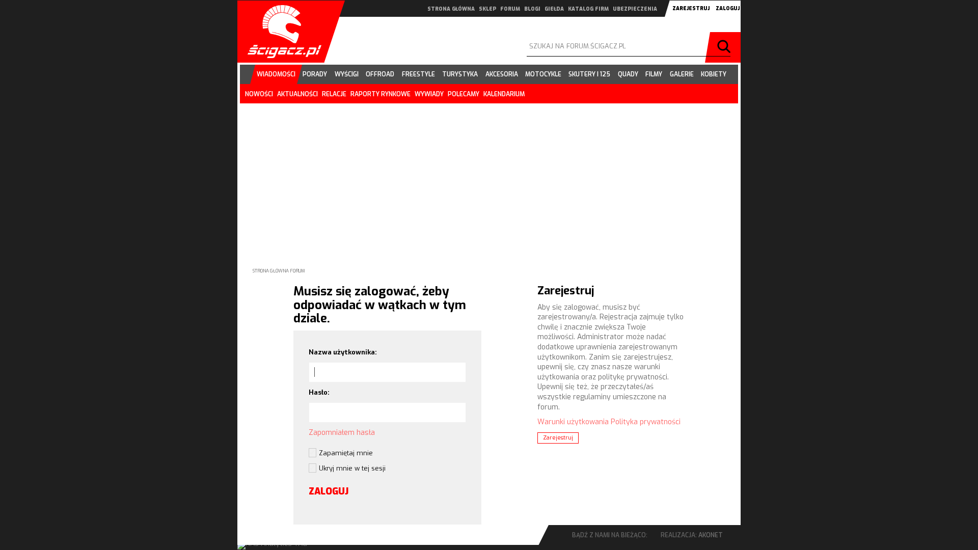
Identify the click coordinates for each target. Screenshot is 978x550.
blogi (532, 9)
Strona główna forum (279, 271)
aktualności (297, 94)
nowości (259, 94)
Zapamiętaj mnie (346, 453)
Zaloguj (728, 8)
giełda (554, 9)
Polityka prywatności (646, 422)
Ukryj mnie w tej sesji (352, 468)
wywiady (429, 94)
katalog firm (588, 9)
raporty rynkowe (380, 94)
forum (510, 9)
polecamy (463, 94)
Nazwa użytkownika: (343, 352)
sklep (487, 9)
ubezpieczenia (635, 9)
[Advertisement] (489, 177)
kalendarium (504, 94)
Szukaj (725, 47)
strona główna (451, 9)
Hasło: (319, 392)
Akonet (710, 535)
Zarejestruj (691, 8)
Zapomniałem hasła (342, 432)
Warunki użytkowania (573, 422)
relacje (334, 94)
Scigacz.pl (280, 32)
